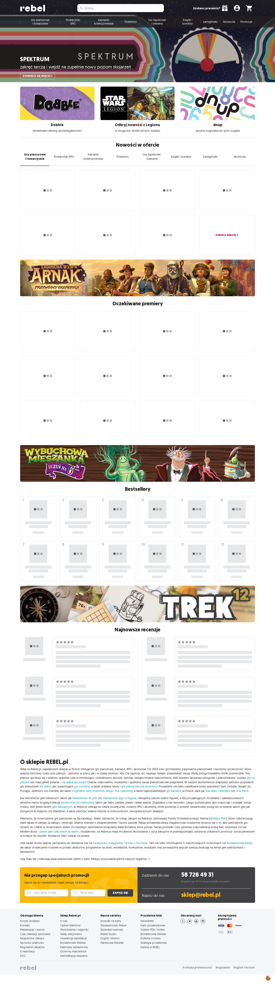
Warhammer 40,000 (84, 798)
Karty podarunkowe (153, 925)
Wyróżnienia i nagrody (74, 929)
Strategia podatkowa (153, 943)
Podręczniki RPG (73, 21)
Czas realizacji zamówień (35, 934)
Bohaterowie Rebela (73, 943)
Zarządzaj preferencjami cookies (268, 977)
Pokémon (131, 22)
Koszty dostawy (30, 921)
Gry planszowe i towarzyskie (40, 21)
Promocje (246, 22)
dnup (217, 124)
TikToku (129, 843)
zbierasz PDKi (218, 818)
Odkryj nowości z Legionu (137, 124)
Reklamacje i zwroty (32, 929)
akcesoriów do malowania (77, 802)
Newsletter (147, 921)
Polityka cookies (151, 938)
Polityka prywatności (197, 967)
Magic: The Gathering (119, 791)
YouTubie (142, 843)
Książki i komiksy (187, 21)
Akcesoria (229, 22)
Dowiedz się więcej (37, 76)
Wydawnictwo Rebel (113, 925)
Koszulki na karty (110, 921)
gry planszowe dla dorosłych (139, 786)
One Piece (242, 791)
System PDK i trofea (152, 929)
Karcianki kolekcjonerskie (104, 21)
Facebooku (100, 843)
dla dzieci (45, 786)
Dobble (57, 124)
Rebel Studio (108, 934)
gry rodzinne (82, 786)
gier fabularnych (62, 807)
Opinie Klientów (70, 925)
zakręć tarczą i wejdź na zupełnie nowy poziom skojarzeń (75, 67)
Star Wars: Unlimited (218, 791)
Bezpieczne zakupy (32, 938)
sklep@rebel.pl (200, 895)
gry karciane (173, 791)
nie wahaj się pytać (73, 782)
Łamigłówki (210, 22)
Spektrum (35, 59)
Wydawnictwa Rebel (239, 843)
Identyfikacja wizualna (73, 956)
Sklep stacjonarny (71, 934)
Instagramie (116, 843)
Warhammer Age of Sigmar (119, 798)
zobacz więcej (225, 235)
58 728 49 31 (197, 875)
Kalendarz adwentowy (74, 947)
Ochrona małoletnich (73, 951)
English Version (110, 938)
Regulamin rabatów (32, 947)
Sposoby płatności (32, 943)
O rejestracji (27, 951)
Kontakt (25, 925)
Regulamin (223, 967)
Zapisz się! (120, 893)
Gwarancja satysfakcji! (73, 938)
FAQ (22, 956)
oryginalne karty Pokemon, (88, 791)
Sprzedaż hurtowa (111, 929)
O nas (63, 921)
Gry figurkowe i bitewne (157, 21)
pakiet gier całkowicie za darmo (59, 831)
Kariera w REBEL (150, 947)
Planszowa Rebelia (111, 943)
